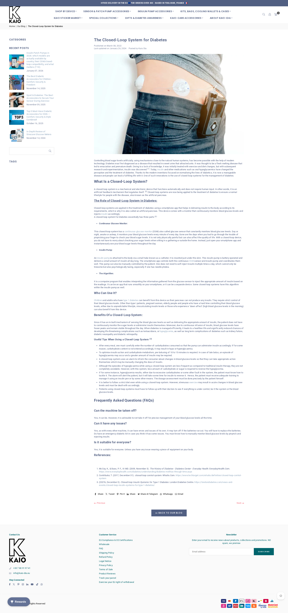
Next (239, 503)
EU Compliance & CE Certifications (116, 540)
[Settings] (270, 15)
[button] (276, 15)
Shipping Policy (106, 553)
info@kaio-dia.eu (21, 573)
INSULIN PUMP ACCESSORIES (155, 11)
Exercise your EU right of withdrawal (116, 582)
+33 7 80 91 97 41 (21, 568)
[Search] (264, 15)
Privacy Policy (106, 565)
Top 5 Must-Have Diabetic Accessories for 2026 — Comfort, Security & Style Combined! (39, 115)
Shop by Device (65, 11)
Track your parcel (107, 578)
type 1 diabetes (130, 300)
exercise (193, 382)
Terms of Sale (106, 569)
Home (12, 26)
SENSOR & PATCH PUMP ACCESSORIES (106, 11)
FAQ (101, 548)
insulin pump (103, 258)
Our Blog (21, 26)
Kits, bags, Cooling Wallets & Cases (204, 11)
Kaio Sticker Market (67, 18)
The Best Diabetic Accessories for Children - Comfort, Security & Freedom (39, 80)
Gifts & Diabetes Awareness (143, 18)
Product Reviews (107, 573)
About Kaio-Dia (220, 18)
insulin (160, 169)
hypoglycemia (166, 331)
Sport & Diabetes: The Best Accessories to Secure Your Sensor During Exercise (40, 98)
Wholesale (104, 544)
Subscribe (264, 551)
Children (98, 300)
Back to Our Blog (170, 512)
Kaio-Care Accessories (185, 18)
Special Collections (102, 18)
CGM (191, 261)
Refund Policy (105, 557)
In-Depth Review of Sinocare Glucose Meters (38, 133)
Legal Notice (105, 561)
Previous (100, 503)
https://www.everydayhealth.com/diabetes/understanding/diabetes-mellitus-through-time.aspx (145, 471)
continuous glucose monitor (138, 231)
